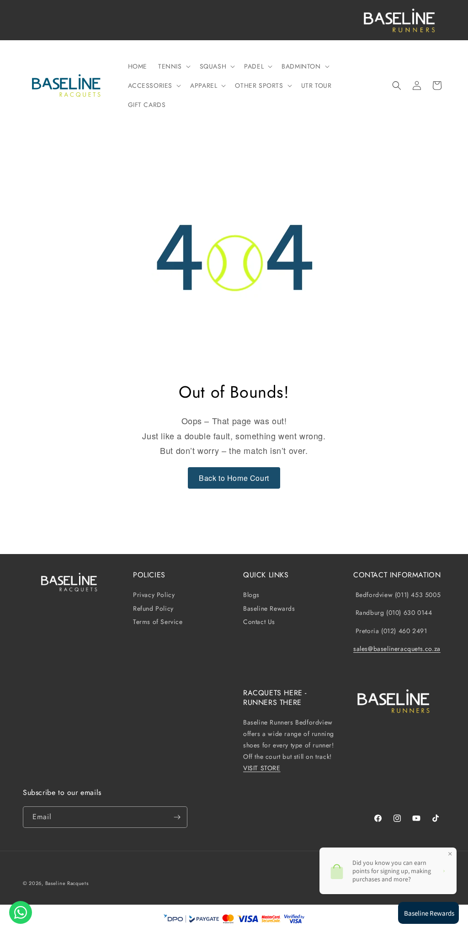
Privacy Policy (154, 595)
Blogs (251, 595)
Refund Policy (153, 608)
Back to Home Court (234, 478)
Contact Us (259, 621)
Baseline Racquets (67, 883)
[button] (173, 66)
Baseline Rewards (269, 608)
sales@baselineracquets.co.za (397, 648)
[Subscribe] (177, 817)
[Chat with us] (20, 912)
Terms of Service (158, 621)
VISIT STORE (262, 768)
